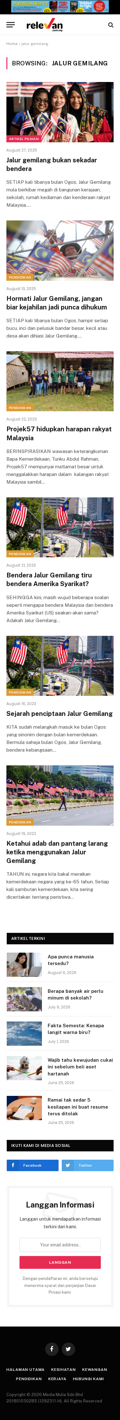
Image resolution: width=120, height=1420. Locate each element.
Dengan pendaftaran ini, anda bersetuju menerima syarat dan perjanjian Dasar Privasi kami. (60, 1285)
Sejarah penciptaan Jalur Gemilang (59, 713)
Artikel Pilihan (24, 138)
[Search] (110, 25)
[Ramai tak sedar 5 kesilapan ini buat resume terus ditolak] (24, 1108)
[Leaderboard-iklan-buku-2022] (60, 11)
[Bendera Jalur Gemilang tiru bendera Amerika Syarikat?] (60, 527)
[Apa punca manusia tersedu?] (24, 965)
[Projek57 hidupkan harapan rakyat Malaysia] (60, 381)
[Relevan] (63, 24)
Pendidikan (20, 277)
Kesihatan (63, 1369)
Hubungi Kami (88, 1379)
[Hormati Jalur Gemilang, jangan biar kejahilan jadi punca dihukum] (60, 250)
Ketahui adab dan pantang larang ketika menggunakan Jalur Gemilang (57, 852)
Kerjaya (57, 1379)
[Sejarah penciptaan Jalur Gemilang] (60, 666)
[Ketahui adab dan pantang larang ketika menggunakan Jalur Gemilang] (60, 795)
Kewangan (94, 1369)
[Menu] (10, 25)
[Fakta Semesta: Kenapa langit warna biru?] (24, 1034)
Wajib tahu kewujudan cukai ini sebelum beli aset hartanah (80, 1066)
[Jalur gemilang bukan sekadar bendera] (60, 112)
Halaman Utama (25, 1369)
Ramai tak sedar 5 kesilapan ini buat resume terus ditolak (78, 1106)
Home (12, 43)
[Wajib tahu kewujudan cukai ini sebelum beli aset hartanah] (24, 1068)
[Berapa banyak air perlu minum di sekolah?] (24, 999)
